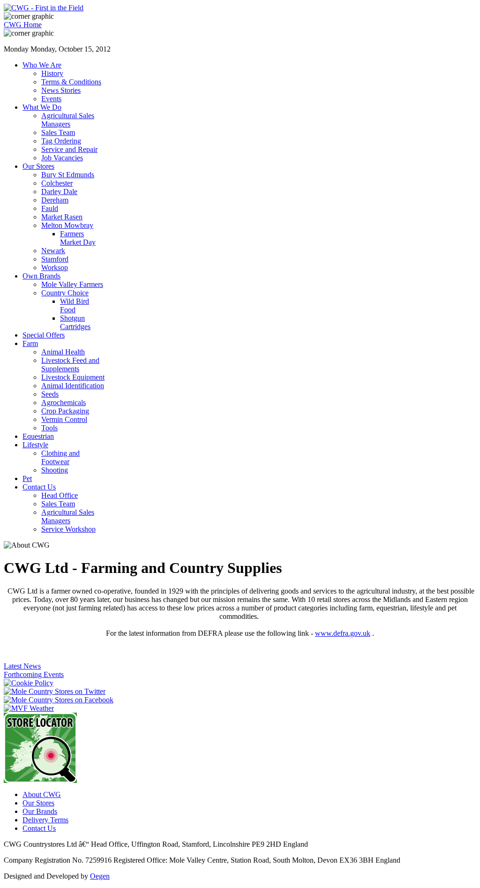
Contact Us (39, 828)
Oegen (100, 876)
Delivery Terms (45, 820)
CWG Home (23, 25)
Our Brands (39, 811)
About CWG (41, 794)
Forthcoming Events (34, 674)
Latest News (22, 666)
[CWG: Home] (43, 8)
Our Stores (38, 803)
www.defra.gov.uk (342, 633)
